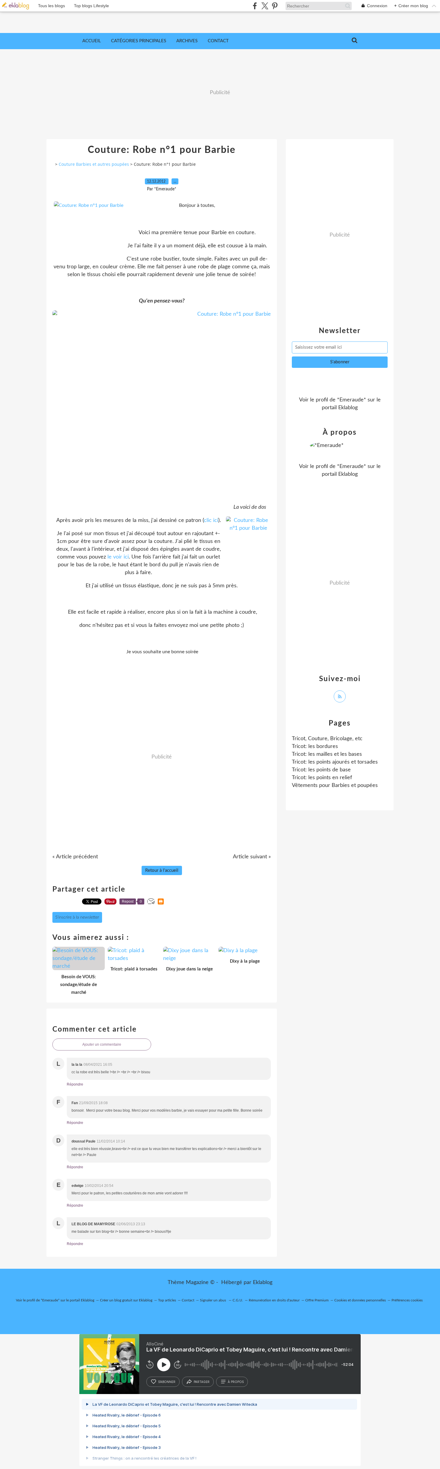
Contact (218, 41)
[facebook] (255, 5)
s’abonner (166, 1382)
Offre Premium (317, 1300)
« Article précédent (75, 857)
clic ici (211, 520)
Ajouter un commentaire (101, 1044)
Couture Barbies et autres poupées (94, 164)
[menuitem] (91, 41)
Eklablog (262, 1282)
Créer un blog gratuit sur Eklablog (126, 1300)
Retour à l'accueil (161, 870)
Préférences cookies (407, 1300)
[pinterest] (274, 5)
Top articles (167, 1300)
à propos (236, 1382)
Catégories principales (138, 41)
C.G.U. (238, 1300)
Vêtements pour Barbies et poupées (335, 785)
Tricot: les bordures (315, 746)
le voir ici (118, 557)
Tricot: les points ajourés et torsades (335, 762)
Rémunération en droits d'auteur (274, 1300)
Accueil (91, 41)
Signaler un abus (213, 1300)
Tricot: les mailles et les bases (327, 754)
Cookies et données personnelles (360, 1300)
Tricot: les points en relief (322, 777)
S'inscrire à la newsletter (77, 917)
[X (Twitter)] (264, 5)
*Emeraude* (351, 400)
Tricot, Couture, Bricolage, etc (327, 738)
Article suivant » (252, 857)
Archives (187, 41)
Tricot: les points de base (321, 770)
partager (202, 1382)
